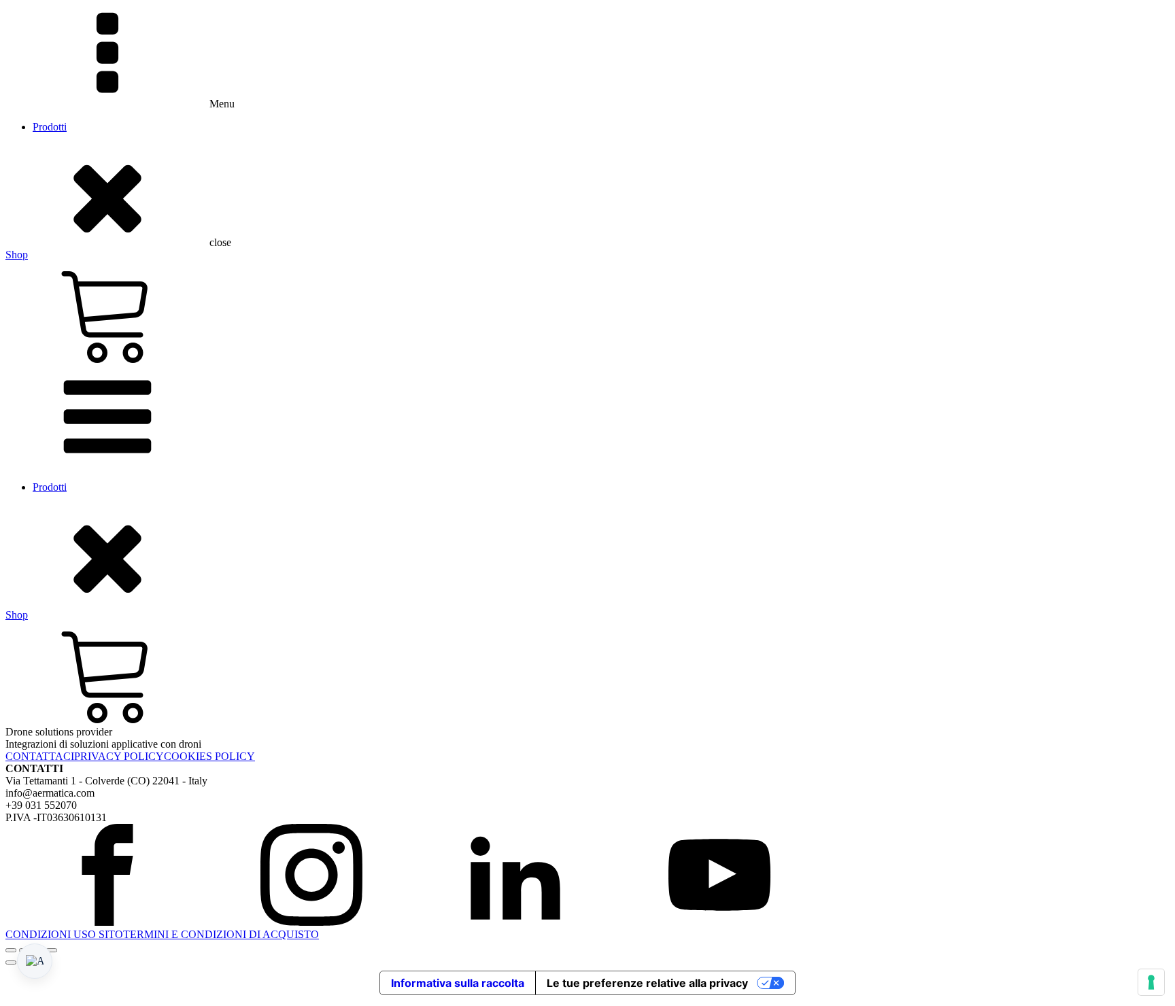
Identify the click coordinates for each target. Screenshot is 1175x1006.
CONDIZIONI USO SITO (64, 934)
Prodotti (50, 127)
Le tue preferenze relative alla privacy (647, 983)
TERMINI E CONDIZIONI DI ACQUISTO (221, 934)
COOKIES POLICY (209, 756)
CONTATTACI (39, 756)
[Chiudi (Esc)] (51, 950)
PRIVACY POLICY (119, 756)
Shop (16, 254)
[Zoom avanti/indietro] (10, 950)
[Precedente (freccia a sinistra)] (10, 962)
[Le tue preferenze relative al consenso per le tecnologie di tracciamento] (1151, 982)
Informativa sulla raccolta (457, 983)
